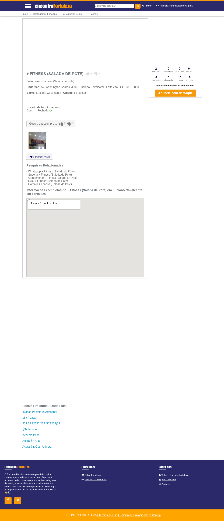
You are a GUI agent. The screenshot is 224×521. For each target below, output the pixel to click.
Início (25, 14)
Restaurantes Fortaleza (45, 14)
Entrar (148, 5)
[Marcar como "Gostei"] (88, 73)
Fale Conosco (169, 479)
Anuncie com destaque (175, 93)
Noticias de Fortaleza (95, 479)
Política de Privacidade (134, 515)
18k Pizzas (29, 417)
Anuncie (166, 484)
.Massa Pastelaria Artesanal (39, 411)
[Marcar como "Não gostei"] (96, 74)
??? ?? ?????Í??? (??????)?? (41, 423)
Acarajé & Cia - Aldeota (36, 446)
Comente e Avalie (41, 157)
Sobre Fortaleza (93, 475)
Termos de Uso (108, 515)
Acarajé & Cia (31, 440)
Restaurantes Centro (72, 14)
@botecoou (29, 429)
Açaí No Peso (31, 435)
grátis (190, 5)
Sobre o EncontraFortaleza (174, 475)
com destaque (176, 5)
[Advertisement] (85, 44)
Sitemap (155, 515)
